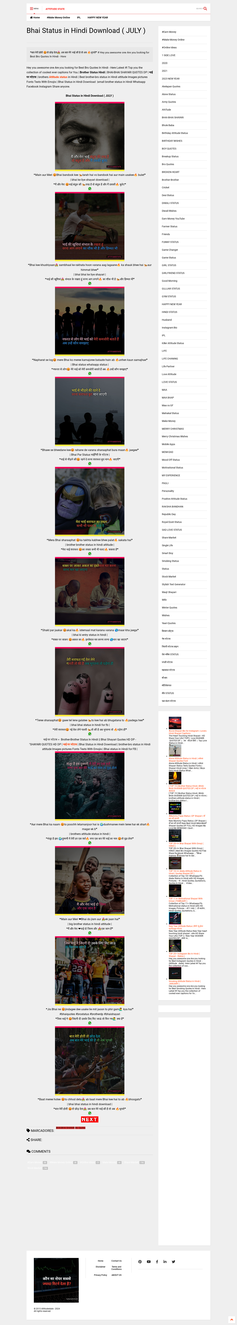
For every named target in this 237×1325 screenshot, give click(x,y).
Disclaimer (100, 1267)
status (63, 77)
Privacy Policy (100, 1275)
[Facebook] (157, 1262)
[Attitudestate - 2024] (55, 9)
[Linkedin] (165, 1262)
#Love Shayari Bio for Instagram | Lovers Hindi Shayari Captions (187, 732)
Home (36, 17)
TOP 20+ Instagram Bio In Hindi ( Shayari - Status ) (184, 955)
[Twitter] (173, 1262)
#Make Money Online (58, 17)
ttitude (55, 77)
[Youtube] (149, 1262)
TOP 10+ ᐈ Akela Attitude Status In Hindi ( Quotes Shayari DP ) (185, 872)
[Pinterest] (140, 1262)
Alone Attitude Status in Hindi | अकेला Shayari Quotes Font (186, 759)
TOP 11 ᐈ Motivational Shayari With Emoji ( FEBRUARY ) (186, 899)
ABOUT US (116, 1275)
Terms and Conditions (116, 1268)
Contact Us (116, 1261)
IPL (79, 17)
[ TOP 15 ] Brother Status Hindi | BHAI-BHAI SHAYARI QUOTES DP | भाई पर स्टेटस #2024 (187, 788)
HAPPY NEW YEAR (98, 17)
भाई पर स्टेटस (70, 744)
